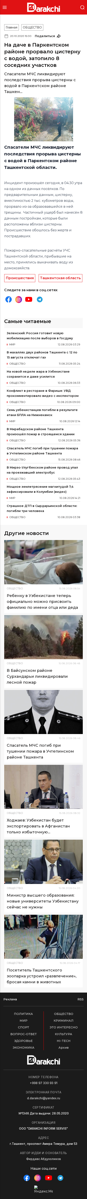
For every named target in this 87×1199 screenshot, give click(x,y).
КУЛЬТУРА (63, 1034)
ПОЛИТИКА (23, 1014)
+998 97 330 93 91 (43, 1083)
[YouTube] (28, 299)
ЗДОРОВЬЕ (23, 1041)
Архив (63, 1047)
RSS (80, 999)
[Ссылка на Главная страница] (43, 7)
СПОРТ (23, 1027)
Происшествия (20, 278)
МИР (23, 1021)
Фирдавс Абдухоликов (43, 1159)
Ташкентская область (60, 278)
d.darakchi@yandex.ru (43, 1098)
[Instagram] (18, 299)
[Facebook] (8, 299)
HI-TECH (64, 1041)
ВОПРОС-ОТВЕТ (23, 1034)
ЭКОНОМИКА (23, 1047)
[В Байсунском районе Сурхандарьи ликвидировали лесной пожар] (43, 637)
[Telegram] (39, 299)
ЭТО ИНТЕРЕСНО (64, 1027)
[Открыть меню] (4, 7)
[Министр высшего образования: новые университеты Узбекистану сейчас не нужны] (43, 862)
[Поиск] (82, 7)
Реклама (10, 999)
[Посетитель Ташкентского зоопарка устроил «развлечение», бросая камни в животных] (43, 937)
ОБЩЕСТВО (32, 27)
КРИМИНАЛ (63, 1021)
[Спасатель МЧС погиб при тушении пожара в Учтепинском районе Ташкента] (43, 712)
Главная (11, 27)
